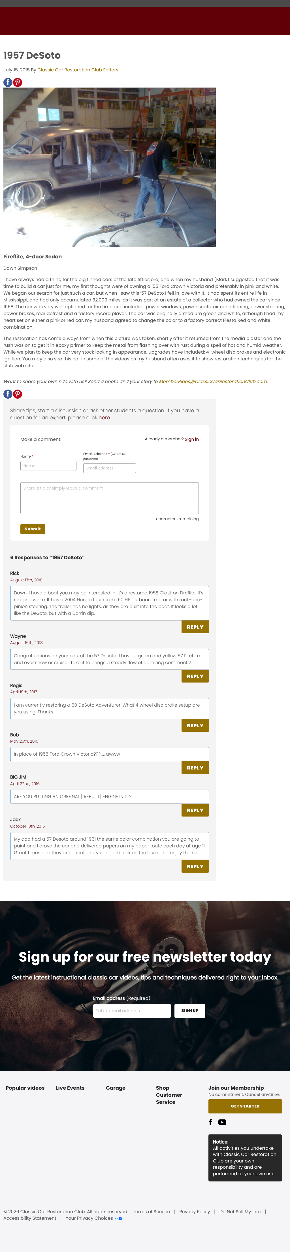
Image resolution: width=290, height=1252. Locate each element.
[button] (7, 82)
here (104, 417)
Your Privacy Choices (89, 1218)
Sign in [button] (192, 439)
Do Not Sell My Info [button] (240, 1212)
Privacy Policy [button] (195, 1212)
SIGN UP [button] (190, 1010)
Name (26, 456)
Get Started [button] (245, 1106)
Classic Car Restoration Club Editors (77, 70)
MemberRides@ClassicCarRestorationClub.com (213, 381)
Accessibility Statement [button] (29, 1218)
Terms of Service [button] (151, 1212)
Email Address (104, 456)
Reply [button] (195, 626)
